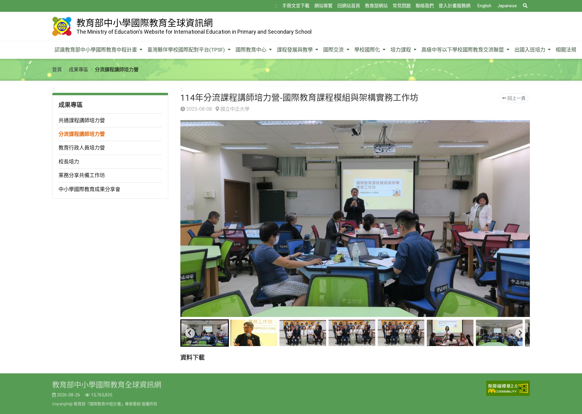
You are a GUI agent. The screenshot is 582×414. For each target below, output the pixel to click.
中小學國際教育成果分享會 (89, 189)
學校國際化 (367, 50)
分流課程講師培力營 (82, 134)
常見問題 (402, 5)
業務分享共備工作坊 (82, 175)
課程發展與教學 (295, 50)
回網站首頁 (348, 5)
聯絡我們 (425, 5)
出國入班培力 (530, 50)
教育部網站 (376, 5)
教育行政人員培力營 (82, 148)
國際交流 (334, 50)
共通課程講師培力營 (82, 120)
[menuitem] (204, 333)
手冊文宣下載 (295, 5)
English (484, 5)
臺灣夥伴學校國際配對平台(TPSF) (186, 50)
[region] (110, 142)
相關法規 (566, 50)
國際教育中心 (252, 50)
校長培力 (69, 162)
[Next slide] (520, 333)
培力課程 (401, 50)
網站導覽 (323, 5)
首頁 (57, 69)
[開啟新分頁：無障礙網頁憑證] (508, 388)
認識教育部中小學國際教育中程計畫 (96, 50)
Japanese (507, 5)
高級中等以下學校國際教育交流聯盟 (463, 50)
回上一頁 (516, 98)
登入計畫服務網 (454, 5)
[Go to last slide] (190, 333)
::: (276, 5)
